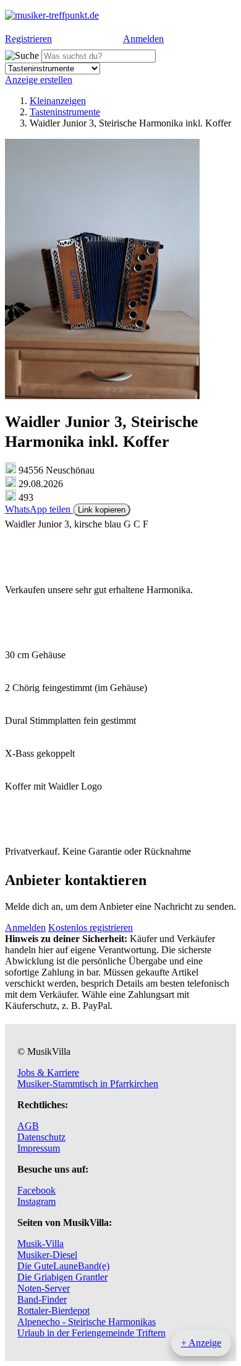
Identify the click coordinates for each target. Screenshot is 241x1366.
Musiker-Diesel (47, 1254)
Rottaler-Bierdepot (53, 1310)
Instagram (36, 1201)
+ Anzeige (201, 1342)
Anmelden (143, 38)
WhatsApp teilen (39, 509)
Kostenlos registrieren (90, 927)
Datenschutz (41, 1137)
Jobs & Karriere (48, 1072)
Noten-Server (43, 1288)
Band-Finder (42, 1299)
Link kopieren (101, 509)
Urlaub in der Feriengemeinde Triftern (91, 1333)
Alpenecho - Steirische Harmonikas (86, 1321)
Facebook (36, 1190)
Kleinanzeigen (58, 100)
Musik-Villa (40, 1243)
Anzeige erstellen (38, 79)
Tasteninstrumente (65, 112)
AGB (28, 1126)
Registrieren (28, 38)
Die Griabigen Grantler (62, 1277)
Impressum (38, 1148)
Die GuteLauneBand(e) (63, 1266)
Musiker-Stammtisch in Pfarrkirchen (87, 1083)
